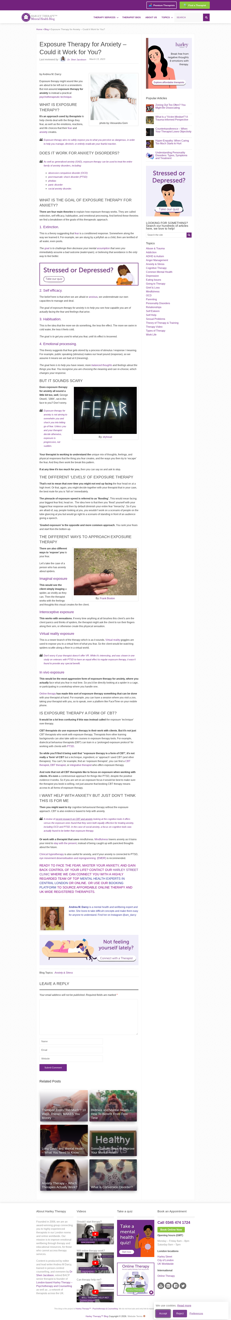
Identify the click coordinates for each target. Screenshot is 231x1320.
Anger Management (157, 260)
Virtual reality (112, 640)
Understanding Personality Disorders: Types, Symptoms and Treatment (171, 155)
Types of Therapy (155, 330)
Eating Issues (153, 279)
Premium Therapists (161, 5)
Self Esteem (153, 311)
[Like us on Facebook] (175, 1288)
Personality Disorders (158, 303)
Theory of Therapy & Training (162, 323)
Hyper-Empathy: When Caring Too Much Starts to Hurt (172, 142)
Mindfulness (101, 839)
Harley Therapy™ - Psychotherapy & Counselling (97, 1309)
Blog (46, 29)
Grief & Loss (153, 287)
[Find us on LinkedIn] (168, 1288)
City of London (165, 1260)
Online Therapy (166, 1276)
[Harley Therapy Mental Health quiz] (135, 1256)
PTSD (70, 746)
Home (39, 29)
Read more (184, 1305)
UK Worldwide (165, 1263)
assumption (103, 248)
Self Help (151, 315)
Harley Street (164, 1256)
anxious (93, 297)
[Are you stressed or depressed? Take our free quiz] (88, 286)
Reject (180, 1313)
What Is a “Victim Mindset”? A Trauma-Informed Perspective (171, 118)
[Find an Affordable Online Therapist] (88, 949)
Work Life (151, 334)
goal (46, 248)
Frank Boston (107, 598)
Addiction (151, 252)
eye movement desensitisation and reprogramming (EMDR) (72, 858)
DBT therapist (58, 765)
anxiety (43, 132)
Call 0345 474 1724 (173, 1222)
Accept (163, 1313)
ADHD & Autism (155, 256)
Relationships (153, 307)
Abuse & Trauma (155, 248)
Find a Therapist (195, 5)
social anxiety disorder (59, 188)
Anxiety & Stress (64, 972)
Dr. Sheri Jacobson (76, 59)
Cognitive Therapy (156, 268)
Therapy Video (154, 326)
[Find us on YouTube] (160, 1288)
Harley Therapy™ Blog (97, 1316)
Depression (152, 276)
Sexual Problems (155, 319)
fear (70, 128)
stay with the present (65, 843)
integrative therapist (81, 765)
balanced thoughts (101, 365)
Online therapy (47, 693)
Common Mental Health (159, 272)
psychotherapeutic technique (55, 97)
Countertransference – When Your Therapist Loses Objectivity (173, 130)
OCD (149, 295)
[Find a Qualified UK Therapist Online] (169, 87)
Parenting (151, 299)
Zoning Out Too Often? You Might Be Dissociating (170, 106)
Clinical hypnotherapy (51, 854)
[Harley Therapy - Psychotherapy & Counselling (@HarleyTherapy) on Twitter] (183, 1288)
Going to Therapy (155, 283)
